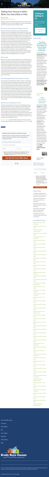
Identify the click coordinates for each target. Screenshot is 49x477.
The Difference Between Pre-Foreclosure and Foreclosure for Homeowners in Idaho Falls (40, 195)
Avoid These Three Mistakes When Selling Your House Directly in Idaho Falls (39, 210)
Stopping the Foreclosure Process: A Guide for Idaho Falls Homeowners (40, 215)
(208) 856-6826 (26, 121)
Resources (3, 436)
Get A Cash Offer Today (6, 420)
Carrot (18, 474)
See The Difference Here (40, 30)
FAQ (2, 430)
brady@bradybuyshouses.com (8, 19)
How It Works (4, 427)
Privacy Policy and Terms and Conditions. (22, 154)
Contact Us (3, 423)
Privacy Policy (4, 439)
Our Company (4, 433)
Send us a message (5, 120)
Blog (2, 443)
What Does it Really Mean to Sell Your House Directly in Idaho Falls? (39, 200)
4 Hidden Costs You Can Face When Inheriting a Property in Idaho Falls (39, 205)
